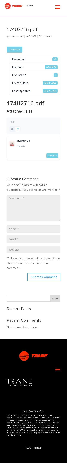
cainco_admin (16, 36)
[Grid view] (12, 129)
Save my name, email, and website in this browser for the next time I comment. (33, 263)
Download (14, 49)
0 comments (45, 36)
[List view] (17, 129)
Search (55, 298)
